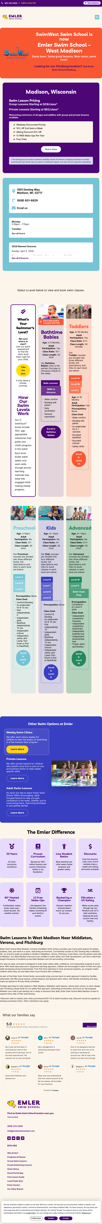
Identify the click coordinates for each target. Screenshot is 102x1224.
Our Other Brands (15, 1189)
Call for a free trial (28, 3)
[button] (97, 17)
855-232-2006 (11, 3)
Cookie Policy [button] (31, 1213)
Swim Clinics (13, 1169)
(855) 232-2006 (15, 1126)
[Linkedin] (22, 1138)
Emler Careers (13, 1185)
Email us (22, 208)
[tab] (50, 383)
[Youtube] (13, 1138)
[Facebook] (9, 1138)
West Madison (93, 3)
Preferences (36, 1218)
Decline (51, 1218)
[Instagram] (18, 1138)
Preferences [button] (86, 1213)
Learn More (17, 749)
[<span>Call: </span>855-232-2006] (2, 3)
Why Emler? (12, 1153)
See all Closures (20, 258)
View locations (12, 1117)
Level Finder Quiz (15, 1181)
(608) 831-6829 (27, 200)
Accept (66, 1218)
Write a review (92, 1026)
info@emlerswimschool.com (21, 1131)
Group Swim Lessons (17, 1161)
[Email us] (14, 208)
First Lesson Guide (15, 1177)
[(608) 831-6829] (14, 200)
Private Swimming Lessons (19, 1165)
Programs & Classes (16, 1157)
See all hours (18, 233)
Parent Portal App (15, 1173)
